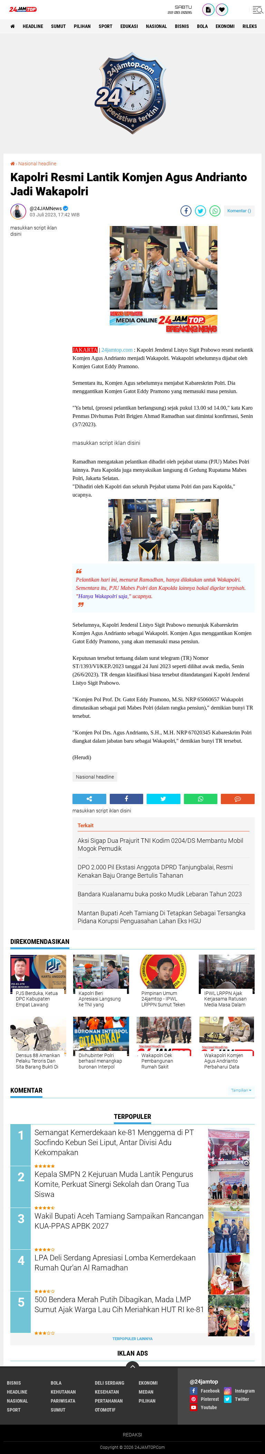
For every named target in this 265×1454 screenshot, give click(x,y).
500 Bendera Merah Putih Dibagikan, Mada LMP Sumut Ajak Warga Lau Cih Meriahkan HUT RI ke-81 (119, 1304)
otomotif (105, 1410)
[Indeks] (208, 9)
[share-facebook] (186, 210)
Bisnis (182, 26)
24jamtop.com (116, 350)
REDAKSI (132, 1434)
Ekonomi (225, 26)
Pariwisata (63, 1401)
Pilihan (82, 26)
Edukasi (129, 26)
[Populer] (221, 9)
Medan (146, 1392)
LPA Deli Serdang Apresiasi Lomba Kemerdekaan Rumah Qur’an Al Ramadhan (115, 1262)
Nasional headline (37, 163)
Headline (33, 26)
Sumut (58, 26)
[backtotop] (132, 1368)
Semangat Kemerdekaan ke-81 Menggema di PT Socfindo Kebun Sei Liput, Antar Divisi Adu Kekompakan (114, 1142)
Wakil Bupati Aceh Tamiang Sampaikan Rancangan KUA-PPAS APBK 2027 (119, 1221)
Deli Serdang (109, 1383)
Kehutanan (63, 1392)
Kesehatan (107, 1392)
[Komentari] (238, 799)
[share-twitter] (200, 210)
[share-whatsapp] (214, 210)
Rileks (250, 26)
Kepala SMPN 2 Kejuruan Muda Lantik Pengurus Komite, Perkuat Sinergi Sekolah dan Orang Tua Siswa (114, 1184)
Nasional (156, 26)
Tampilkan (240, 1090)
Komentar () (239, 210)
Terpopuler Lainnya (132, 1339)
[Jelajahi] (257, 9)
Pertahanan (109, 1401)
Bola (202, 26)
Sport (105, 26)
